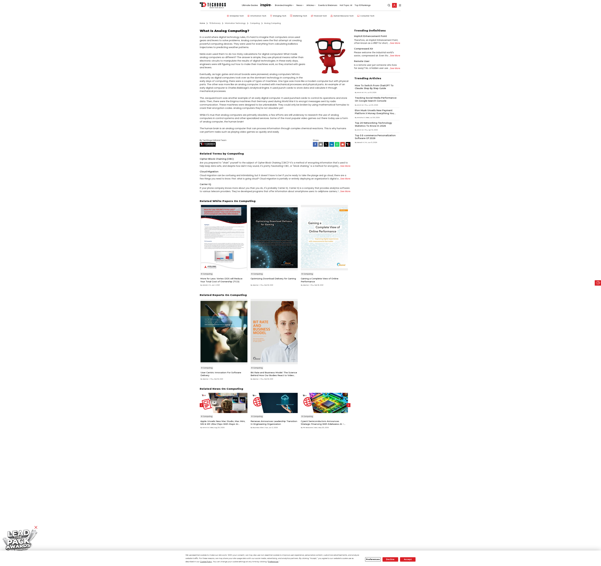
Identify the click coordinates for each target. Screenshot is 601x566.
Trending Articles (367, 78)
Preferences (373, 559)
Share (315, 140)
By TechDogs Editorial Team (213, 140)
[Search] (389, 5)
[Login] (394, 5)
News (299, 5)
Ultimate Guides (250, 5)
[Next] (348, 405)
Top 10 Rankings (363, 5)
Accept (408, 559)
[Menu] (400, 5)
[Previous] (202, 405)
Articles (310, 5)
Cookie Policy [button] (206, 561)
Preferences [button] (273, 561)
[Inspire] (266, 5)
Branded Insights (283, 5)
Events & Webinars (327, 5)
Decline (390, 559)
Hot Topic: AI (346, 5)
